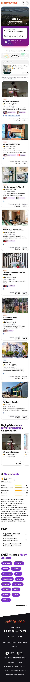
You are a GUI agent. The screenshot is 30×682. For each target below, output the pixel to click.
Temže (18, 574)
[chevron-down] (15, 480)
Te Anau (6, 584)
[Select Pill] (23, 3)
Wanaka (6, 595)
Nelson (5, 568)
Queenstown (7, 579)
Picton (16, 589)
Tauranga (16, 568)
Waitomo (6, 600)
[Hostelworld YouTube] (17, 631)
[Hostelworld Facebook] (5, 631)
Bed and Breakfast (22, 642)
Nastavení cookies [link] (19, 674)
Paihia (16, 595)
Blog (4, 642)
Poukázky (6, 670)
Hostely (9, 642)
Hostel (4, 99)
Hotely (14, 642)
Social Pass (15, 646)
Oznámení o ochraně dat (15, 662)
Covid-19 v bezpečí (15, 115)
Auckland (19, 563)
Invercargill (7, 574)
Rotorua (19, 579)
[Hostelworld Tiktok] (24, 631)
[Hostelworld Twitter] (9, 631)
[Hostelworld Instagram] (13, 631)
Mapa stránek (9, 674)
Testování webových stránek (18, 670)
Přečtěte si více (12, 78)
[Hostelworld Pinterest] (21, 631)
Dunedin (6, 589)
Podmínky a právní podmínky (12, 666)
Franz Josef (18, 584)
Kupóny (23, 666)
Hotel (4, 360)
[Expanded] (3, 51)
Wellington (6, 563)
